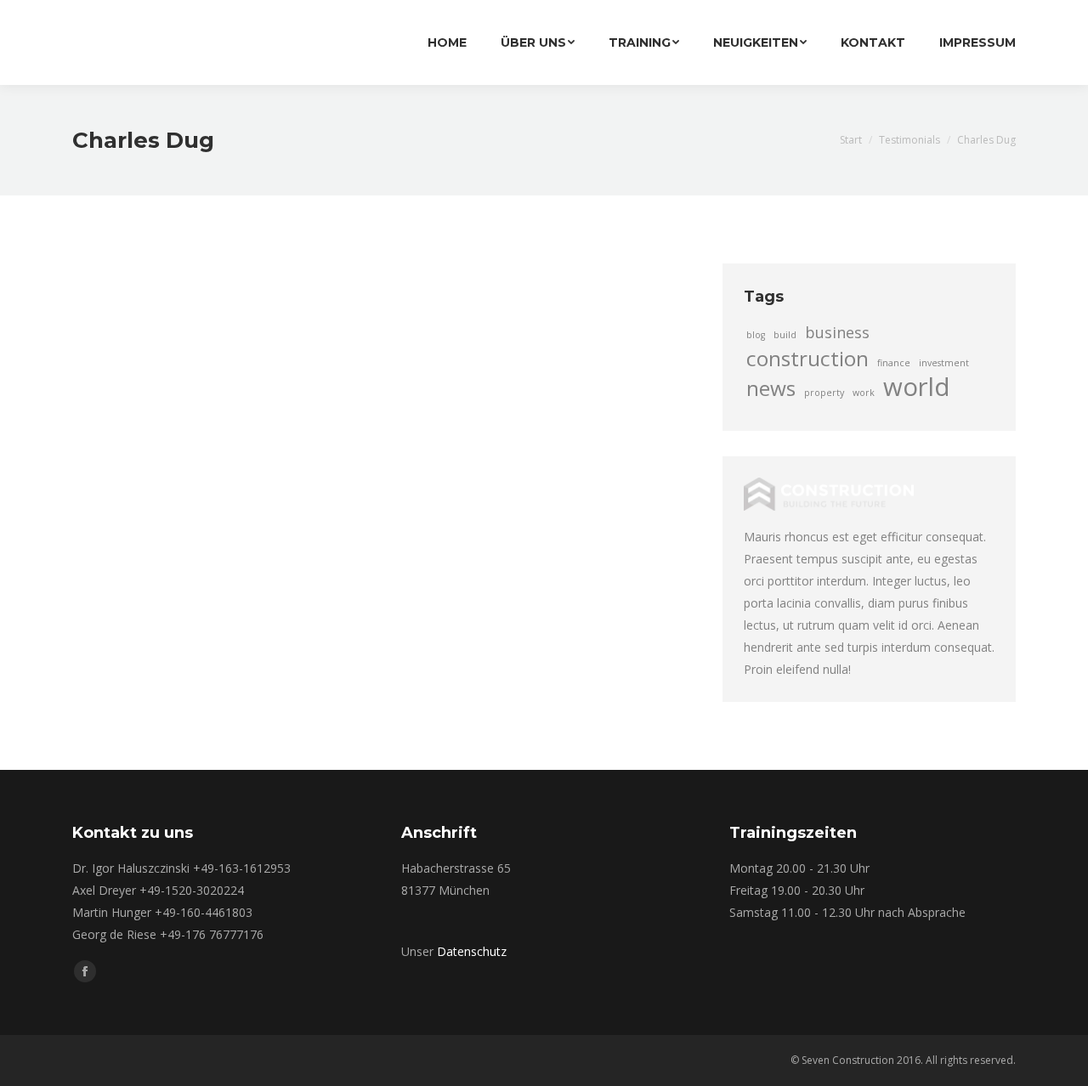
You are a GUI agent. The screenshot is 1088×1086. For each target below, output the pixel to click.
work (864, 393)
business (837, 332)
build (785, 335)
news (771, 388)
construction (807, 359)
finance (893, 363)
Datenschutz (472, 951)
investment (944, 363)
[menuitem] (447, 42)
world (916, 387)
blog (755, 335)
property (824, 393)
